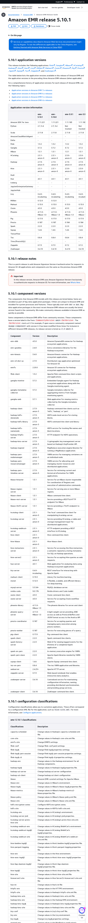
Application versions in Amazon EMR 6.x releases (32, 93)
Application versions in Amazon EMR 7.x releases (32, 90)
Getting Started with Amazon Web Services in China (35, 47)
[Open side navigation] (3, 15)
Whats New (75, 282)
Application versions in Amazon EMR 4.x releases (32, 100)
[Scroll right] (81, 7)
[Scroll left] (36, 7)
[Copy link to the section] (6, 60)
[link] (47, 14)
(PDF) (60, 47)
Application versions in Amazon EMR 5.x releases (32, 97)
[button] (15, 35)
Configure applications (32, 712)
